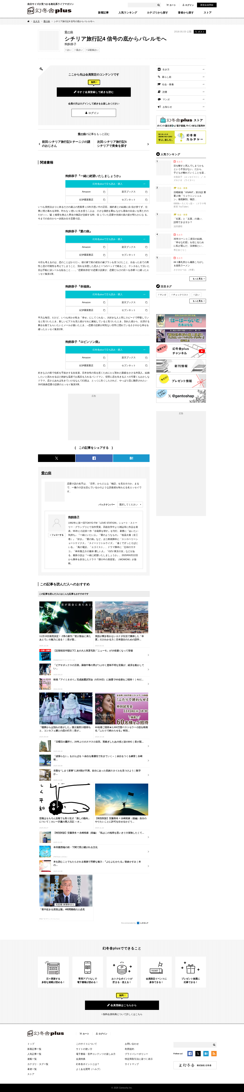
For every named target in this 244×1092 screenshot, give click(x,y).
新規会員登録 (206, 5)
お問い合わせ (132, 1043)
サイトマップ (132, 1064)
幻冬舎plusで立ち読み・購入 (107, 183)
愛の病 (46, 21)
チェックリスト (180, 294)
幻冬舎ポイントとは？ (87, 1064)
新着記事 (103, 12)
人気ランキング (128, 12)
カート (172, 5)
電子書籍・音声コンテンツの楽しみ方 (96, 1054)
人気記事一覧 (34, 1054)
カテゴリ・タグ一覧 (37, 1064)
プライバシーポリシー (136, 1054)
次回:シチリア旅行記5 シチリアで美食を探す (112, 143)
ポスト (201, 31)
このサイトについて (86, 1043)
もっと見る (198, 279)
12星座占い (92, 50)
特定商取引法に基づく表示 (139, 1059)
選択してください (128, 504)
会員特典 (80, 1059)
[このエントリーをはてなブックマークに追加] (206, 1054)
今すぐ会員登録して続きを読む (95, 92)
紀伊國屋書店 (86, 199)
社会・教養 (168, 84)
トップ (30, 1043)
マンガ (166, 99)
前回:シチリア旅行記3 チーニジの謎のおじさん (66, 143)
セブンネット (129, 199)
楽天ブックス (129, 191)
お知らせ (167, 107)
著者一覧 (32, 1069)
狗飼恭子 (74, 517)
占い (69, 50)
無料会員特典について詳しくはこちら (122, 1014)
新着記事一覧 (34, 1049)
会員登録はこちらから (124, 1005)
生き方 (36, 21)
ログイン (189, 5)
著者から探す (186, 12)
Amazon (86, 191)
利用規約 (129, 1049)
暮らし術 (166, 77)
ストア (208, 12)
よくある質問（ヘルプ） (89, 1069)
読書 (165, 92)
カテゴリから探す (157, 12)
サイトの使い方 (84, 1049)
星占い (79, 50)
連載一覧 (32, 1059)
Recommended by (128, 923)
